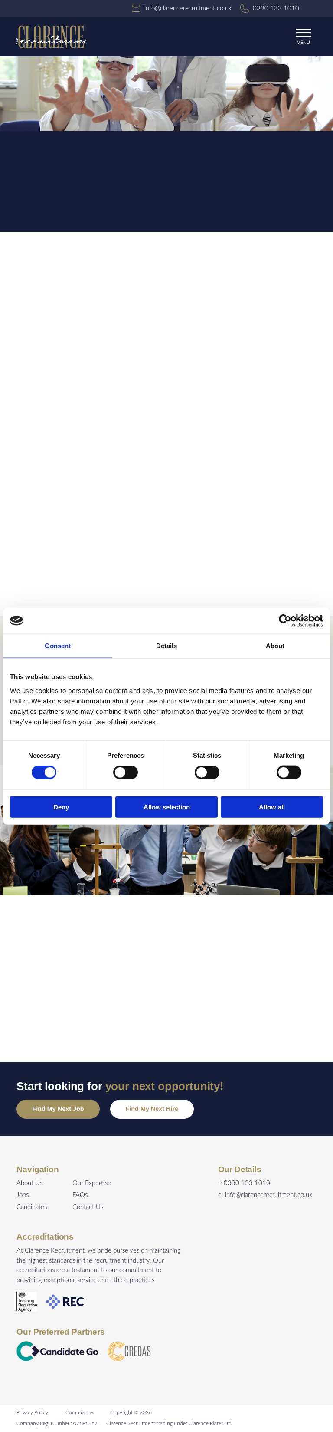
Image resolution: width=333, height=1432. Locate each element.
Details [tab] (166, 646)
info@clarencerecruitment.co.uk (268, 1195)
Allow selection (167, 806)
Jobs (22, 1195)
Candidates (31, 1207)
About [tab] (275, 646)
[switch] (125, 772)
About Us (29, 1183)
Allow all (272, 806)
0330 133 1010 (247, 1183)
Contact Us (87, 1207)
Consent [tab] (58, 646)
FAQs (80, 1195)
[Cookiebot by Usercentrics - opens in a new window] (285, 620)
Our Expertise (91, 1183)
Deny (61, 806)
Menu (303, 42)
